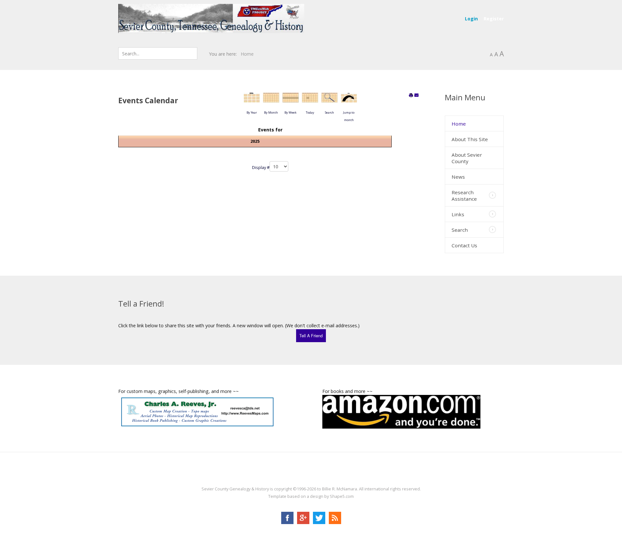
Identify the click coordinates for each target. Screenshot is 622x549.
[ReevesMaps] (197, 411)
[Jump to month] (349, 100)
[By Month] (271, 100)
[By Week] (290, 100)
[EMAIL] (416, 95)
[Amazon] (401, 411)
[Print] (411, 95)
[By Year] (252, 100)
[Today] (310, 100)
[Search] (329, 100)
